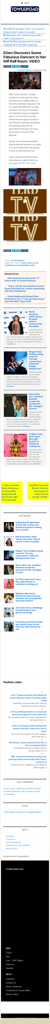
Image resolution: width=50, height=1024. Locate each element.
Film (8, 957)
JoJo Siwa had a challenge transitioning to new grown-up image (29, 610)
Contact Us (11, 839)
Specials (9, 968)
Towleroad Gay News (25, 9)
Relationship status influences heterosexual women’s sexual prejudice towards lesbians (29, 597)
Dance (24, 263)
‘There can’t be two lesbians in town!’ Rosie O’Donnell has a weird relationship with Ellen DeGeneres (25, 288)
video (32, 265)
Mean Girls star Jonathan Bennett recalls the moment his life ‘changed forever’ (36, 401)
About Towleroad (13, 842)
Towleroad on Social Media (17, 845)
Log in (32, 1018)
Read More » (12, 344)
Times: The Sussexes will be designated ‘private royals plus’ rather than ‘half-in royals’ (29, 728)
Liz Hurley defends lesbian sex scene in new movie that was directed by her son (29, 625)
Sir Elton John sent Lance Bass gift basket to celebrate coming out (35, 440)
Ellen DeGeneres (22, 265)
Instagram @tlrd (34, 812)
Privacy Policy (12, 848)
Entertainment (18, 260)
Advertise (10, 836)
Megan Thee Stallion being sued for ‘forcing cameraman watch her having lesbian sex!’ (36, 360)
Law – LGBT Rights (14, 960)
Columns (10, 964)
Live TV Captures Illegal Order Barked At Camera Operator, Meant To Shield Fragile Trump (28, 698)
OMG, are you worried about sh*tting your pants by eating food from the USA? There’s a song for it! (28, 759)
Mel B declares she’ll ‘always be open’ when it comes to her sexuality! (35, 319)
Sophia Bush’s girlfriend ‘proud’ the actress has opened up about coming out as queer (28, 526)
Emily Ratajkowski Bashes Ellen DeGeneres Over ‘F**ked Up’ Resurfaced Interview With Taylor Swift (24, 299)
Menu (26, 3)
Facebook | (21, 812)
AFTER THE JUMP (27, 163)
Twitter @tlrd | (9, 812)
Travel (8, 953)
